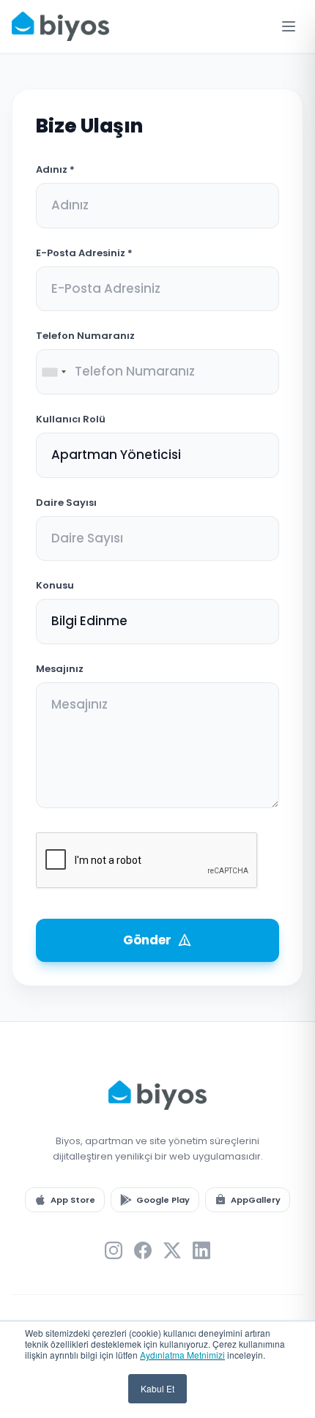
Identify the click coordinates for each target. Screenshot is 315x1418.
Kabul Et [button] (157, 1388)
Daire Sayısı (66, 503)
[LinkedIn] (201, 1250)
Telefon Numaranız (85, 336)
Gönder (147, 940)
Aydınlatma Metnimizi (182, 1354)
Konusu (55, 585)
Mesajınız (60, 669)
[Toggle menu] (288, 26)
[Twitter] (172, 1250)
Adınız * (55, 169)
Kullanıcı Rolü (70, 419)
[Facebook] (143, 1250)
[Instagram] (113, 1250)
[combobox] (53, 372)
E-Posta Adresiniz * (84, 253)
